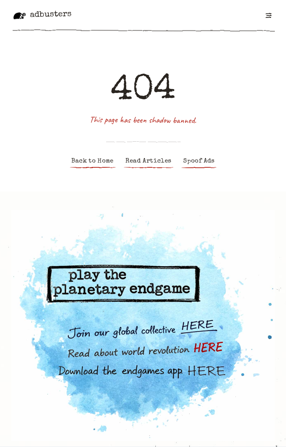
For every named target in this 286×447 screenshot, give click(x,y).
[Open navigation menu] (268, 15)
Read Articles (148, 161)
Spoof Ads (198, 161)
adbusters (51, 14)
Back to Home (93, 161)
